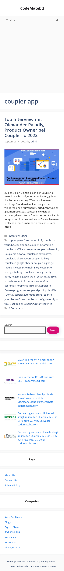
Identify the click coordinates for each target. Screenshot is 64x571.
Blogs (24, 236)
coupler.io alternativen (17, 258)
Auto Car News (13, 517)
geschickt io (29, 276)
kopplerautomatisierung (28, 294)
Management (12, 547)
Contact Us (10, 480)
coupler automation (41, 245)
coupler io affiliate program (20, 249)
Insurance (10, 537)
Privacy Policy (12, 485)
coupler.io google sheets (18, 263)
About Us (9, 475)
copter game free (18, 240)
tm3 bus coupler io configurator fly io (36, 299)
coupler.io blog (40, 258)
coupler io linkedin (47, 249)
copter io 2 (36, 240)
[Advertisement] (32, 57)
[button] (57, 20)
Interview (13, 236)
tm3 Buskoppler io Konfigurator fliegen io (28, 303)
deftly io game (12, 276)
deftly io (49, 272)
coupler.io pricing (33, 272)
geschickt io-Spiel (46, 276)
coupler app (22, 245)
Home (10, 561)
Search (8, 324)
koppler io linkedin (27, 285)
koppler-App (34, 290)
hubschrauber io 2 (14, 281)
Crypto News (11, 527)
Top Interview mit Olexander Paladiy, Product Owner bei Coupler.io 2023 (24, 127)
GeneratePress (49, 566)
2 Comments (16, 308)
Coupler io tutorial (14, 254)
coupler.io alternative (38, 254)
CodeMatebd (32, 8)
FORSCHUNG (12, 532)
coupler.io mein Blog (27, 267)
